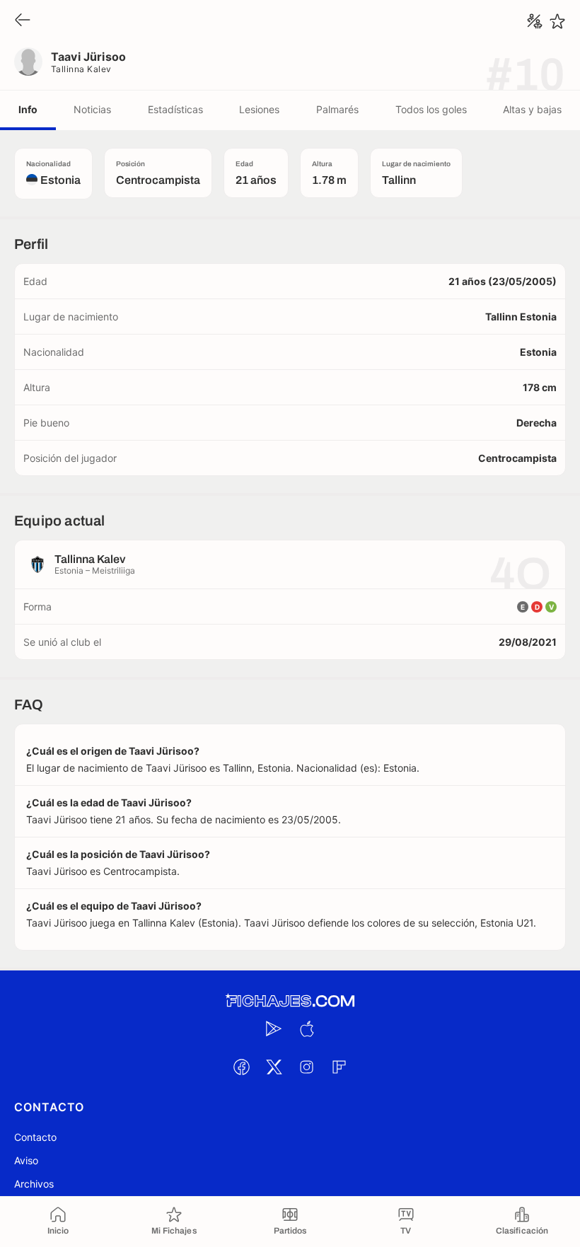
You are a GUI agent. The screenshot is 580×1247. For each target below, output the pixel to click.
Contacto (35, 1137)
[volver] (22, 20)
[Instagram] (306, 1066)
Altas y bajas (532, 109)
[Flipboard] (338, 1066)
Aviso (26, 1160)
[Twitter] (273, 1066)
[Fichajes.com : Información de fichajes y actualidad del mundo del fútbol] (290, 1001)
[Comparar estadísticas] (534, 21)
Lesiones (259, 109)
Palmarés (337, 109)
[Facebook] (241, 1066)
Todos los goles (431, 109)
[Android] (273, 1028)
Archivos (34, 1184)
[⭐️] (557, 21)
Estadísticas (175, 109)
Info (27, 109)
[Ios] (306, 1028)
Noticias (92, 109)
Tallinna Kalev (81, 69)
